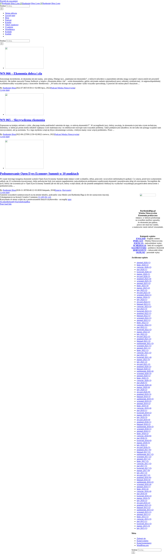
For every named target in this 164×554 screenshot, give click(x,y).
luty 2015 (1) (142, 528)
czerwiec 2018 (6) (144, 436)
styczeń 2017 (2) (143, 475)
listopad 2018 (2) (143, 424)
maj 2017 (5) (142, 466)
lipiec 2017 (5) (142, 461)
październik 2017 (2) (145, 454)
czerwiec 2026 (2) (144, 267)
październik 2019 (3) (145, 399)
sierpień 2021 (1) (143, 348)
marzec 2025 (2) (143, 288)
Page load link (6, 204)
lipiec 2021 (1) (142, 350)
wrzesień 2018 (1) (144, 429)
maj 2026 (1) (142, 269)
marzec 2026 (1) (143, 274)
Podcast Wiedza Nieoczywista (63, 88)
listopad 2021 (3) (143, 341)
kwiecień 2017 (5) (144, 468)
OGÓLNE (140, 252)
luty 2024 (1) (142, 299)
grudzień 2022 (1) (144, 313)
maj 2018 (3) (142, 438)
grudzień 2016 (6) (144, 477)
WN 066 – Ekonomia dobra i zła (21, 73)
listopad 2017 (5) (143, 452)
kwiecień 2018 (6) (144, 440)
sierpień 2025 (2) (143, 283)
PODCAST (138, 241)
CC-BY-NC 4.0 (44, 197)
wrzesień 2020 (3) (144, 373)
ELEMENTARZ (139, 248)
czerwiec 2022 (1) (144, 325)
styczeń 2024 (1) (143, 302)
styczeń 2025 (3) (143, 293)
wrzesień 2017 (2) (144, 457)
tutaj (69, 199)
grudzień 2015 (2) (144, 505)
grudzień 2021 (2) (144, 339)
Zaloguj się (141, 538)
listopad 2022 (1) (143, 316)
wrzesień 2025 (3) (144, 281)
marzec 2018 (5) (143, 443)
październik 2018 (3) (145, 427)
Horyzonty (66, 190)
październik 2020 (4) (145, 371)
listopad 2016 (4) (143, 480)
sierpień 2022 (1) (143, 320)
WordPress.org (143, 545)
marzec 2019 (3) (143, 415)
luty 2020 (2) (142, 390)
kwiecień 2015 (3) (144, 524)
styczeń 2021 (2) (143, 364)
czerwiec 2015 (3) (144, 519)
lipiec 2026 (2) (142, 265)
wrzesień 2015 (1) (144, 512)
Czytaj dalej (5, 90)
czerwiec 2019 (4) (144, 408)
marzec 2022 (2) (143, 332)
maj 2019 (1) (142, 410)
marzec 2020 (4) (143, 387)
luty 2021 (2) (142, 362)
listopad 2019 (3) (143, 396)
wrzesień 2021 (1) (144, 346)
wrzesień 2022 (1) (144, 318)
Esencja (58, 190)
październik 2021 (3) (145, 343)
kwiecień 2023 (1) (144, 311)
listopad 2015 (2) (143, 507)
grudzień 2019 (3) (144, 394)
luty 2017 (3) (142, 473)
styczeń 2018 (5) (143, 447)
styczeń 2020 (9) (143, 392)
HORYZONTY (139, 250)
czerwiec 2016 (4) (144, 491)
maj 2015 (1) (142, 521)
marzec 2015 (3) (143, 526)
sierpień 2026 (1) (143, 262)
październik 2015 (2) (145, 510)
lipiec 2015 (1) (142, 517)
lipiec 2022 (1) (142, 323)
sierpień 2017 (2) (143, 459)
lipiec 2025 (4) (142, 286)
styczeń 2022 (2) (143, 336)
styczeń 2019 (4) (143, 420)
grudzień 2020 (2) (144, 366)
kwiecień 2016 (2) (144, 496)
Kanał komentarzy (144, 543)
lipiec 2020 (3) (142, 378)
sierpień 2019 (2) (143, 403)
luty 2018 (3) (142, 445)
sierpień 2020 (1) (143, 376)
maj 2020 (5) (142, 383)
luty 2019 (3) (142, 417)
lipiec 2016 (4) (142, 489)
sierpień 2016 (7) (143, 487)
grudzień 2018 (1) (144, 422)
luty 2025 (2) (142, 290)
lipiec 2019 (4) (142, 406)
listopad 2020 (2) (143, 369)
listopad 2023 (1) (143, 304)
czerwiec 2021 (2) (144, 353)
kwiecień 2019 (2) (144, 413)
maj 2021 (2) (142, 355)
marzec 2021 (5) (143, 360)
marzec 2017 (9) (143, 470)
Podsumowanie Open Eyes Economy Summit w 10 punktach (39, 173)
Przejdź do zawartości (9, 1)
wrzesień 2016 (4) (144, 484)
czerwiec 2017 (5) (144, 463)
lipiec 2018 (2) (142, 433)
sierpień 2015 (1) (143, 514)
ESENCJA (138, 243)
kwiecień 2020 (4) (144, 385)
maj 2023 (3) (142, 309)
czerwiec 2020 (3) (144, 380)
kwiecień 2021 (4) (144, 357)
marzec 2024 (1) (143, 297)
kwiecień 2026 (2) (144, 272)
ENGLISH (140, 238)
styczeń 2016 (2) (143, 503)
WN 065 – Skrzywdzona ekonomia (22, 120)
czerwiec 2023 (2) (144, 306)
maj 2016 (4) (142, 494)
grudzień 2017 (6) (144, 450)
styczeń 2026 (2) (143, 276)
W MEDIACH (139, 245)
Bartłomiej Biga (9, 88)
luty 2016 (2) (142, 500)
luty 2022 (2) (142, 334)
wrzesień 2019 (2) (144, 401)
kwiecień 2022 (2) (144, 329)
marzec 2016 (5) (143, 498)
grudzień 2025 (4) (144, 279)
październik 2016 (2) (145, 482)
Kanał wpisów (142, 541)
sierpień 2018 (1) (143, 431)
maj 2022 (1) (142, 327)
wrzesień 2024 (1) (144, 295)
